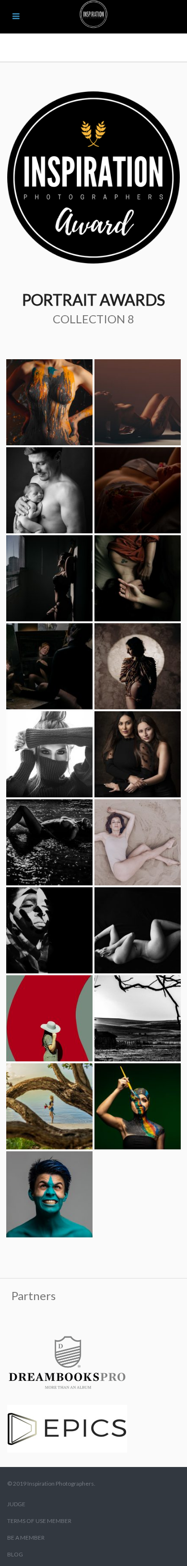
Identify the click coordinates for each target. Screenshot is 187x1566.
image (49, 402)
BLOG (15, 1554)
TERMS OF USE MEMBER (39, 1520)
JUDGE (16, 1504)
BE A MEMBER (26, 1537)
